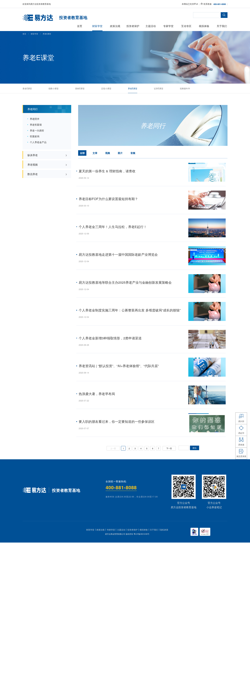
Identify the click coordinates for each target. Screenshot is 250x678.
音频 (132, 153)
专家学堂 (111, 529)
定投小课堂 (106, 88)
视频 (107, 153)
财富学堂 (34, 33)
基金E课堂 (27, 88)
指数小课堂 (53, 88)
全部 (82, 153)
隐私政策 (164, 529)
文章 (95, 153)
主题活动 (121, 529)
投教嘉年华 (185, 88)
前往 (195, 448)
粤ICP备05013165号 (141, 534)
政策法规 (100, 529)
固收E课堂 (80, 88)
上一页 (113, 448)
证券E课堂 (158, 88)
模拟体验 (144, 529)
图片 (120, 153)
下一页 (169, 448)
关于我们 (154, 529)
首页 (24, 33)
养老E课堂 (47, 33)
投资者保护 (132, 529)
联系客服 (208, 3)
